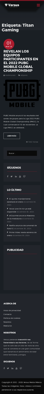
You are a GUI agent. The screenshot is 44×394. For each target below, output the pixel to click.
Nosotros (7, 322)
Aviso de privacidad (12, 310)
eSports (24, 75)
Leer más (11, 136)
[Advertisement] (22, 272)
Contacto (8, 314)
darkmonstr (10, 75)
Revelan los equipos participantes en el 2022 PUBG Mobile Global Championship (21, 61)
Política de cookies (12, 318)
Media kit (8, 326)
